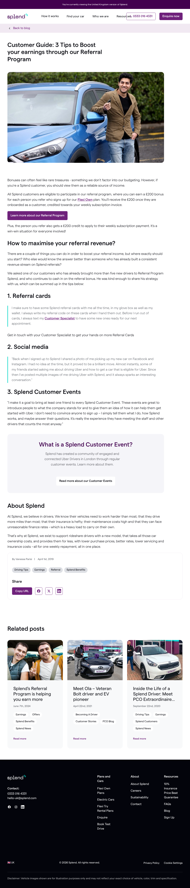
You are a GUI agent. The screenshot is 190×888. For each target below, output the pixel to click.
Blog (167, 810)
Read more (19, 738)
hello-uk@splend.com (22, 798)
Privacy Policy (152, 863)
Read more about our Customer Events (85, 481)
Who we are (100, 16)
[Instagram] (16, 807)
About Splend (140, 784)
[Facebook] (9, 807)
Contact (136, 804)
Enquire (102, 817)
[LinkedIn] (22, 807)
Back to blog (21, 28)
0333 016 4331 (143, 16)
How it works (50, 16)
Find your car (75, 16)
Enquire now (171, 16)
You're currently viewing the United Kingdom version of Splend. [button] (95, 4)
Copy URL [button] (22, 591)
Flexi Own (85, 199)
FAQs (167, 804)
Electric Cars (105, 799)
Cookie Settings (173, 863)
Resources (124, 16)
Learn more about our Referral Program (37, 215)
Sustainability (139, 797)
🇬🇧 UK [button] (10, 862)
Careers (136, 790)
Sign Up (169, 817)
